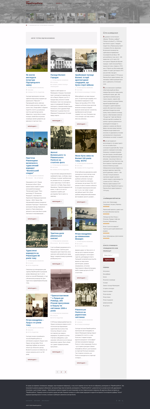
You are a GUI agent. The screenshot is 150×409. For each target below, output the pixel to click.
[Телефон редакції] (122, 401)
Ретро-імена (65, 243)
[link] (85, 3)
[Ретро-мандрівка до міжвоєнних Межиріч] (86, 219)
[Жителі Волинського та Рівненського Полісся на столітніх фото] (61, 137)
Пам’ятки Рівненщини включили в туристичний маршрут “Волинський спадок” (32, 165)
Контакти (29, 400)
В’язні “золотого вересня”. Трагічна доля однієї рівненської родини (113, 229)
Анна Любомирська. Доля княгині (113, 236)
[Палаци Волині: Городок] (61, 60)
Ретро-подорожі (39, 92)
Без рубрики (106, 274)
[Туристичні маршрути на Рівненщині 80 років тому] (37, 236)
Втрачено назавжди (83, 92)
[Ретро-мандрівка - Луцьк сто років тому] (37, 305)
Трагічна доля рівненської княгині (57, 235)
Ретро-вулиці (107, 294)
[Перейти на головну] (26, 25)
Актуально (39, 178)
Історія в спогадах (108, 288)
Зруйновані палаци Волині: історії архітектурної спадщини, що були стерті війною (84, 80)
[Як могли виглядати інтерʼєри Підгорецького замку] (37, 60)
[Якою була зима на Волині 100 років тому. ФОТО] (86, 141)
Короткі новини (107, 291)
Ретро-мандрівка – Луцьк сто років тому (35, 322)
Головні (30, 92)
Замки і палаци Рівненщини (111, 285)
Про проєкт (45, 400)
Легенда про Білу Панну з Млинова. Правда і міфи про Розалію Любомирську (111, 219)
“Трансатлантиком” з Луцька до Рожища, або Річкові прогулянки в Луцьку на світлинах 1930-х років (60, 303)
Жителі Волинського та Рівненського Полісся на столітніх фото (58, 157)
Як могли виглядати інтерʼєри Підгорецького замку (33, 80)
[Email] (119, 401)
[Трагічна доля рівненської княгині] (61, 218)
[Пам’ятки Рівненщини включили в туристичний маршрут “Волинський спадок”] (37, 143)
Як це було (106, 305)
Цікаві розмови (107, 303)
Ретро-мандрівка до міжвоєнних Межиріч (83, 236)
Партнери (37, 400)
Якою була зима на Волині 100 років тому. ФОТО (84, 158)
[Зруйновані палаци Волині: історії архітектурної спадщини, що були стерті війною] (86, 60)
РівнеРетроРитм (34, 3)
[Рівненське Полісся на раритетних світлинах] (86, 295)
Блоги (105, 277)
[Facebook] (116, 401)
